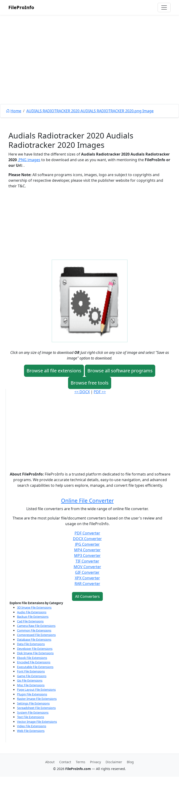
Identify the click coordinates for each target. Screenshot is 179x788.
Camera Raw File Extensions (36, 626)
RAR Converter (87, 583)
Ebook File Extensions (32, 658)
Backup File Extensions (32, 616)
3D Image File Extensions (34, 607)
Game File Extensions (31, 676)
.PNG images (29, 159)
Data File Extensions (31, 644)
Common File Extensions (34, 630)
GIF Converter (87, 572)
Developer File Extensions (34, 648)
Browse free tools (90, 383)
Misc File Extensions (31, 685)
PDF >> (100, 391)
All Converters (87, 596)
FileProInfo (21, 7)
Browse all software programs (120, 370)
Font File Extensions (31, 671)
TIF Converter (87, 561)
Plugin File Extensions (32, 694)
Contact (65, 762)
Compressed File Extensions (36, 635)
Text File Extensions (30, 717)
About (50, 762)
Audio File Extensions (31, 612)
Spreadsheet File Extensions (36, 708)
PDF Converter (87, 533)
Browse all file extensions (54, 370)
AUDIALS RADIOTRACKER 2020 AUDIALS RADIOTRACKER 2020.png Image (90, 110)
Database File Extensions (34, 639)
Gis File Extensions (29, 680)
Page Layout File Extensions (36, 689)
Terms (80, 762)
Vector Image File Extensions (37, 721)
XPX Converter (87, 578)
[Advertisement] (89, 70)
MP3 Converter (87, 555)
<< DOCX (82, 391)
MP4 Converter (87, 549)
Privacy (95, 762)
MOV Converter (87, 566)
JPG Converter (87, 544)
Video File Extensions (31, 726)
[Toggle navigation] (164, 7)
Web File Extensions (31, 731)
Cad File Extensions (30, 621)
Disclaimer (114, 762)
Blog (130, 762)
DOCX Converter (87, 538)
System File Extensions (32, 712)
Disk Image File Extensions (35, 653)
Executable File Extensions (35, 667)
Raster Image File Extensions (37, 699)
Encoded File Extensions (33, 662)
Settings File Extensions (33, 703)
